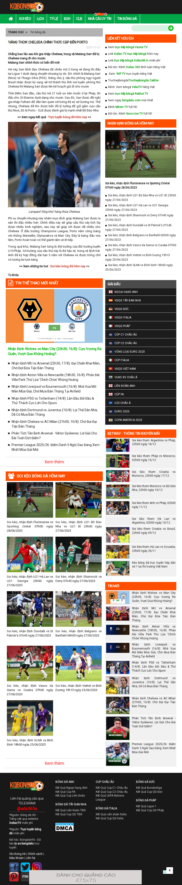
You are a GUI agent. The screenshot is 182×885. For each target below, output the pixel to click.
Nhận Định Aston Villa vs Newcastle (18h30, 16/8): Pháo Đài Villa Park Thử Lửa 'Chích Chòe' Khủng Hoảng (56, 377)
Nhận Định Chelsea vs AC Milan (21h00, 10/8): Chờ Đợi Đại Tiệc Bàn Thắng (54, 424)
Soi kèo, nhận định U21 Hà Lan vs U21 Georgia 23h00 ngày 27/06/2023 (30, 581)
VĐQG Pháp (122, 326)
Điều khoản (16, 858)
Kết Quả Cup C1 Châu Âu (112, 787)
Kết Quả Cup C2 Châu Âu (112, 791)
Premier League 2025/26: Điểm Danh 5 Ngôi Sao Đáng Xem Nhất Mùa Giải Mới (56, 447)
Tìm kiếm (121, 29)
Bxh (67, 19)
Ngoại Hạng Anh (126, 292)
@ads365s (27, 808)
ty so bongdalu (24, 843)
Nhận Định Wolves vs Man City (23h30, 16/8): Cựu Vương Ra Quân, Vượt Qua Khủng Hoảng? (154, 597)
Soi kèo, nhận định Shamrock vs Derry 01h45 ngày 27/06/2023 (78, 579)
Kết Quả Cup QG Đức (149, 791)
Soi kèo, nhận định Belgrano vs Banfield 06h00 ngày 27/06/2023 (78, 633)
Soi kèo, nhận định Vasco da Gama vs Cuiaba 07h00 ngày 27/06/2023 (30, 690)
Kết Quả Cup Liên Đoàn (70, 795)
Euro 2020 (121, 411)
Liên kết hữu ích (121, 38)
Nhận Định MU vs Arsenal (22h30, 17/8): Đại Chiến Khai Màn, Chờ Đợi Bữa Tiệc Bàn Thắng (56, 365)
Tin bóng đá (127, 19)
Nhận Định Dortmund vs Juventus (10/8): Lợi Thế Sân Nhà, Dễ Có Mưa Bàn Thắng (55, 412)
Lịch (40, 19)
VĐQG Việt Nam (125, 368)
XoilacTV (15, 823)
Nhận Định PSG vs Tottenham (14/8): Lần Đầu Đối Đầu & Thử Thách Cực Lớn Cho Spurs (53, 400)
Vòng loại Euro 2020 (129, 351)
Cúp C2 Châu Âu (125, 343)
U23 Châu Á (122, 403)
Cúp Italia (121, 360)
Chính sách (35, 854)
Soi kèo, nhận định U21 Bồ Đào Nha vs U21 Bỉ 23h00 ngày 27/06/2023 (78, 526)
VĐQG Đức (121, 309)
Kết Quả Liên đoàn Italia (111, 814)
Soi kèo (25, 19)
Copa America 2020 (128, 420)
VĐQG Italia (122, 317)
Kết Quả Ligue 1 (146, 806)
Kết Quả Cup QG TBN (68, 814)
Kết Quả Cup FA (65, 791)
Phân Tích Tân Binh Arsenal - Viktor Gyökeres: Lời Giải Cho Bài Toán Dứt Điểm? (54, 435)
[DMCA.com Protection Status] (61, 828)
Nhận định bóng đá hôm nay (131, 123)
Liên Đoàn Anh (124, 385)
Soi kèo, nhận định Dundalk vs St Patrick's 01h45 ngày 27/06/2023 (30, 633)
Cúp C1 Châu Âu (125, 334)
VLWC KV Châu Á (125, 377)
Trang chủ (16, 32)
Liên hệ (30, 858)
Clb (79, 19)
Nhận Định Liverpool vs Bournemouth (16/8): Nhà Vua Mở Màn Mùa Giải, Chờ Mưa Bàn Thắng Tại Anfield (54, 389)
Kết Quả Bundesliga (149, 787)
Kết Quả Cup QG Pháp (150, 810)
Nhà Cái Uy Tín (99, 19)
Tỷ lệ (54, 19)
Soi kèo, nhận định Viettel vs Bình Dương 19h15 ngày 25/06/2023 (78, 688)
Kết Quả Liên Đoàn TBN (70, 810)
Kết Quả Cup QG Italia (109, 818)
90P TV (121, 73)
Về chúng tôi (17, 854)
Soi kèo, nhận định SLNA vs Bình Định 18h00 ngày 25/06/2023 (30, 742)
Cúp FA (119, 394)
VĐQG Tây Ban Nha (127, 300)
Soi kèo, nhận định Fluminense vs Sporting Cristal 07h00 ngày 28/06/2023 (30, 526)
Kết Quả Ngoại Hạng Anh (71, 787)
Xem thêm (54, 461)
